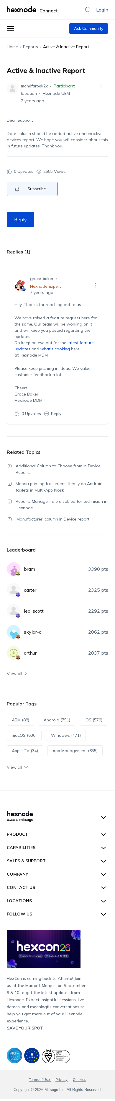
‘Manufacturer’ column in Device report (52, 519)
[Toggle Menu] (10, 28)
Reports (30, 46)
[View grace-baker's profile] (20, 285)
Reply (20, 219)
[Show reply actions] (96, 285)
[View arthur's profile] (13, 653)
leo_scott (34, 611)
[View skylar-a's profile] (13, 632)
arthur (30, 653)
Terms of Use (40, 1080)
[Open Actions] (101, 87)
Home (12, 46)
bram (29, 569)
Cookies (79, 1080)
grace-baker (41, 278)
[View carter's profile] (13, 590)
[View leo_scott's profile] (13, 611)
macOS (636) (24, 735)
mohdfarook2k (34, 86)
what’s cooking (55, 349)
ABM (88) (20, 720)
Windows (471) (66, 735)
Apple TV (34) (25, 750)
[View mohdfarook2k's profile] (12, 88)
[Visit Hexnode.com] (22, 9)
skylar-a (33, 632)
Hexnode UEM (56, 93)
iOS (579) (93, 720)
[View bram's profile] (13, 569)
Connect (49, 10)
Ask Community (88, 28)
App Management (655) (75, 750)
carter (30, 590)
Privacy (61, 1080)
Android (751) (57, 720)
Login (102, 10)
